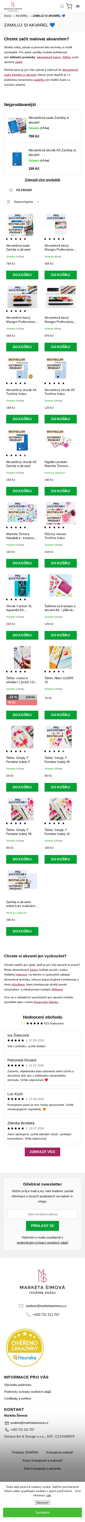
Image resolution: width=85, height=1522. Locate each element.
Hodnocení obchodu (42, 1017)
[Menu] (78, 6)
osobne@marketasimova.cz (46, 1306)
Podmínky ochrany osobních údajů (27, 1391)
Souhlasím (42, 1512)
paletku (39, 79)
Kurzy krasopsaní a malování (42, 1460)
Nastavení (43, 1502)
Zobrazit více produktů (42, 180)
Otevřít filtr (20, 190)
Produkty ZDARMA (25, 1452)
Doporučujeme (23, 201)
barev (34, 969)
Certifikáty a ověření (17, 1398)
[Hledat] (62, 6)
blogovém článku (46, 1002)
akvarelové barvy (49, 57)
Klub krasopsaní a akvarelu (42, 1468)
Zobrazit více (42, 1152)
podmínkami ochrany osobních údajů (42, 1242)
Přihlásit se (42, 1226)
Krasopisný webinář (59, 1452)
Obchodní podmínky (18, 1385)
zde (48, 1495)
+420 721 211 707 (46, 1314)
